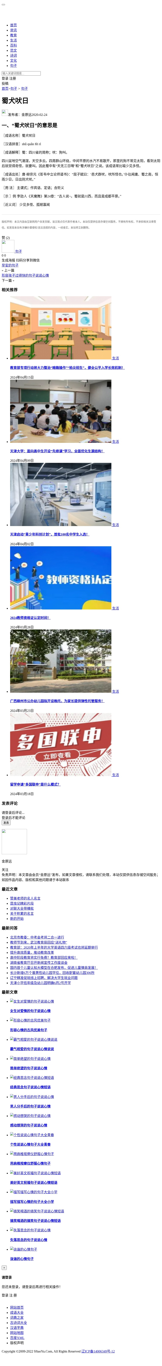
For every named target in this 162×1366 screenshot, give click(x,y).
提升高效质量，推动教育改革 (32, 952)
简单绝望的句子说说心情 (28, 1068)
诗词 (13, 55)
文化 (13, 60)
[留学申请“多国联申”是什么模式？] (61, 775)
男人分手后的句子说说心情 (30, 1106)
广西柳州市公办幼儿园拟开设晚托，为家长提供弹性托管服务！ (57, 701)
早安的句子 (10, 265)
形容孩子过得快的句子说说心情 (25, 275)
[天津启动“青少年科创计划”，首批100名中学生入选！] (61, 525)
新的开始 (17, 918)
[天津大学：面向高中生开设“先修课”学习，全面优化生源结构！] (61, 441)
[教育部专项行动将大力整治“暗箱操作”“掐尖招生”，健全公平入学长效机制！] (61, 358)
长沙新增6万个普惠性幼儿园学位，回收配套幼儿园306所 (52, 973)
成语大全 (17, 1312)
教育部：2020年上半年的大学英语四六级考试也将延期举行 (54, 947)
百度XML (17, 1338)
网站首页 (17, 1307)
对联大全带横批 (22, 908)
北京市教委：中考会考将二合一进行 (37, 937)
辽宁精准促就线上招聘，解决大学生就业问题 (44, 978)
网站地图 (17, 1333)
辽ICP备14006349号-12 (98, 1351)
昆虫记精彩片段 (22, 903)
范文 (13, 50)
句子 (13, 65)
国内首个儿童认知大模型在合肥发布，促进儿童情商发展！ (54, 968)
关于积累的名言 (22, 913)
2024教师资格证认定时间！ (30, 618)
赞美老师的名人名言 (25, 898)
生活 (13, 40)
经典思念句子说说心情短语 (30, 1087)
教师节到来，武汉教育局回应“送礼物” (38, 942)
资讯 (13, 30)
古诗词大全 (18, 1322)
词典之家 (17, 1317)
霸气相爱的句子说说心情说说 (32, 1049)
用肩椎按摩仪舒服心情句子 (30, 1163)
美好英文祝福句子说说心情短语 (33, 1182)
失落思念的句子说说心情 (28, 1240)
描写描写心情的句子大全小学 (32, 1202)
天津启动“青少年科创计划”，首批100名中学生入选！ (49, 534)
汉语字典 (17, 1328)
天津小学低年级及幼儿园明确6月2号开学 (40, 983)
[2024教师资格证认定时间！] (61, 608)
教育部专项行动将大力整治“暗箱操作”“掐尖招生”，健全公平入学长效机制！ (67, 368)
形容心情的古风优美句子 (28, 1030)
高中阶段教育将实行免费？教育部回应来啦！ (44, 957)
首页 (13, 25)
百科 (13, 45)
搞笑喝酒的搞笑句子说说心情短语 (35, 1221)
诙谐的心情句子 (22, 1259)
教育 (13, 35)
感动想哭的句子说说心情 (28, 1125)
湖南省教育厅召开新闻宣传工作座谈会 (39, 962)
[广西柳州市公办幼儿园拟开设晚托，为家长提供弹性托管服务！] (61, 691)
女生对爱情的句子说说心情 (30, 1011)
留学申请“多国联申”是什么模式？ (35, 784)
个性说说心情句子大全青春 (30, 1144)
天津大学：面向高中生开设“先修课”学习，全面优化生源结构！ (57, 451)
